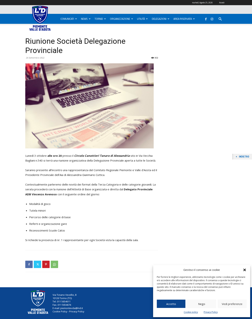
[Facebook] (206, 18)
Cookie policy (191, 312)
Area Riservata (182, 19)
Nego (201, 304)
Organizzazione (120, 19)
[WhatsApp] (54, 264)
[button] (244, 270)
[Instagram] (212, 18)
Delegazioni (159, 19)
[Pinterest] (46, 264)
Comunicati (67, 19)
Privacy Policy (211, 312)
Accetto (171, 304)
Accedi (222, 2)
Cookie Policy (60, 311)
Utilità (141, 19)
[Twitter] (37, 264)
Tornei (99, 19)
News (84, 19)
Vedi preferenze (232, 304)
